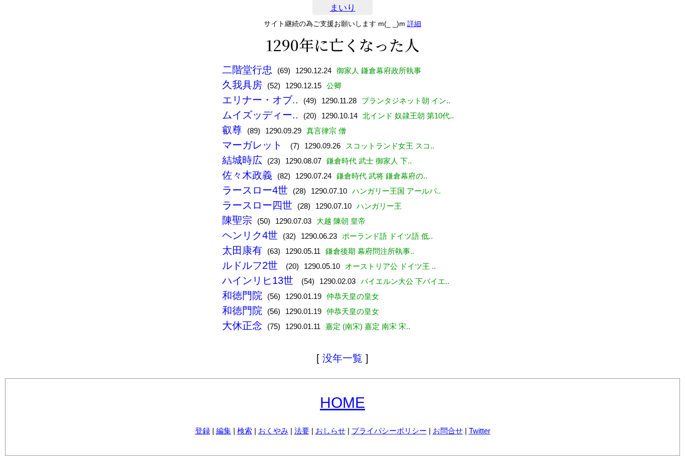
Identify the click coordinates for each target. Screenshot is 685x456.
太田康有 (242, 250)
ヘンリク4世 (250, 235)
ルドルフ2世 (251, 265)
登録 (202, 430)
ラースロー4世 (255, 190)
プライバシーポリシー (389, 430)
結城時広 (242, 160)
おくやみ (273, 430)
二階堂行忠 (247, 69)
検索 (244, 430)
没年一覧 (342, 358)
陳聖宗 (237, 220)
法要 (301, 430)
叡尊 (232, 129)
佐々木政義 (247, 175)
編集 (223, 430)
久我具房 (242, 84)
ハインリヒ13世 (259, 280)
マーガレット (253, 144)
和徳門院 (242, 295)
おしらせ (330, 430)
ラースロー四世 (257, 205)
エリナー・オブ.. (260, 99)
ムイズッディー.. (260, 114)
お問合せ (448, 430)
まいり (343, 8)
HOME (342, 402)
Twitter (479, 430)
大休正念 (242, 325)
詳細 (414, 24)
